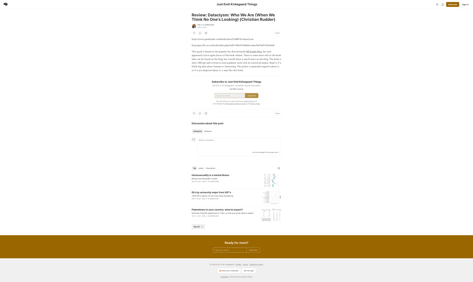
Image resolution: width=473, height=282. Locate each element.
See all (197, 226)
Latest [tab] (200, 168)
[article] (236, 180)
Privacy (238, 264)
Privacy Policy (255, 104)
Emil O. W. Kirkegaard (206, 25)
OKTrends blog (254, 51)
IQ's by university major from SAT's (211, 192)
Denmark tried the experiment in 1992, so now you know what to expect (222, 213)
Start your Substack (230, 270)
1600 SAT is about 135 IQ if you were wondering (212, 196)
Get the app (249, 270)
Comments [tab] (197, 131)
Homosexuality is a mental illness (210, 175)
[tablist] (202, 131)
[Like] (194, 33)
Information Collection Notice (236, 104)
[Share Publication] (442, 4)
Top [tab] (194, 168)
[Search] (437, 4)
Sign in (465, 4)
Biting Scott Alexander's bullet (204, 178)
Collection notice (256, 264)
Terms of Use (248, 101)
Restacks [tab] (207, 131)
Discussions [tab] (210, 168)
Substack (224, 277)
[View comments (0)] (200, 33)
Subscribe (452, 4)
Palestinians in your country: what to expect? (217, 209)
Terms (245, 264)
